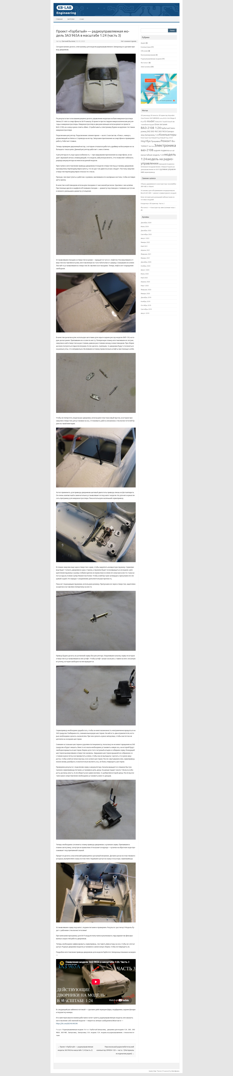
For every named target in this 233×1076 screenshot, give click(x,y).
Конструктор (146, 138)
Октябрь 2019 (146, 305)
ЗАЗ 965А (162, 131)
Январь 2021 (145, 258)
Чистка (151, 146)
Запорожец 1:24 (84, 1032)
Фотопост (144, 63)
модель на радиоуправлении (111, 1032)
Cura (142, 118)
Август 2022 (145, 238)
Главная (59, 19)
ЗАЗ (129, 1029)
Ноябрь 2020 (145, 266)
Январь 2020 (145, 293)
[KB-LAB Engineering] (116, 16)
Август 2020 (145, 270)
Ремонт (166, 140)
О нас (82, 19)
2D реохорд (145, 115)
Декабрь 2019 (146, 297)
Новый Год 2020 (166, 138)
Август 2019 (145, 313)
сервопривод (149, 172)
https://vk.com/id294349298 (67, 1024)
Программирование (148, 55)
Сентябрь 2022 (146, 234)
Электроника (145, 67)
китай (172, 150)
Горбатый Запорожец (98, 1029)
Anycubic (171, 115)
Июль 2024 (145, 226)
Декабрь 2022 (146, 230)
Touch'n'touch (167, 122)
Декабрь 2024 (146, 222)
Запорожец (72, 1032)
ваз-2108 (147, 150)
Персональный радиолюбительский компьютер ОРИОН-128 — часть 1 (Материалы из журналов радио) (115, 1050)
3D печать (154, 115)
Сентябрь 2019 (146, 309)
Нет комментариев (128, 41)
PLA (142, 122)
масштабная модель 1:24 (152, 155)
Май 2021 (144, 246)
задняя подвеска (161, 150)
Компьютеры (145, 47)
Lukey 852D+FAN (164, 118)
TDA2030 (158, 122)
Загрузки (70, 19)
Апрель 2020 (145, 282)
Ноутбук (146, 141)
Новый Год (155, 138)
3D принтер (163, 115)
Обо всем (144, 51)
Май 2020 (144, 278)
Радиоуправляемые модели (72, 1029)
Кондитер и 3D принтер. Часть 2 (152, 203)
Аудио (143, 43)
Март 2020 (145, 285)
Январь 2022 (145, 242)
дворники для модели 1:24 (117, 1029)
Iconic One (152, 1071)
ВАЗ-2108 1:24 (151, 127)
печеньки (144, 167)
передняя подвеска (166, 164)
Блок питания (161, 124)
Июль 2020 (145, 274)
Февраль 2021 (146, 254)
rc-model (149, 121)
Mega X (173, 118)
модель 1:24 (95, 1032)
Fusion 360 (148, 118)
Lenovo (156, 118)
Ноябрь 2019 (145, 301)
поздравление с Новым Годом (160, 167)
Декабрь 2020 (146, 262)
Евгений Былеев (68, 41)
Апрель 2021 (145, 250)
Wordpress (175, 1071)
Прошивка (155, 141)
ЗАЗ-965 (64, 1032)
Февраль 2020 (146, 289)
